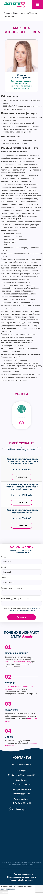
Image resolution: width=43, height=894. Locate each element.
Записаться (21, 477)
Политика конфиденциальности (21, 877)
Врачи (16, 13)
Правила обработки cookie (21, 880)
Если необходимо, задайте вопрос (15, 599)
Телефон (4, 578)
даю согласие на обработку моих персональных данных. (23, 609)
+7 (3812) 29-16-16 (22, 784)
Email (3, 567)
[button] (37, 4)
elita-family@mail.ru (21, 794)
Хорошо (4, 892)
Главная (8, 13)
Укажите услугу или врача (11, 588)
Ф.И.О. (4, 557)
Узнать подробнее (7, 889)
